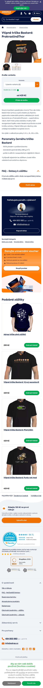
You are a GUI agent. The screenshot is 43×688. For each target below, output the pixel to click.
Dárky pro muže (7, 242)
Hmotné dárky (18, 242)
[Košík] (29, 13)
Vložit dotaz (30, 185)
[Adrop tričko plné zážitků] (21, 317)
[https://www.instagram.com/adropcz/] (27, 648)
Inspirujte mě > (21, 8)
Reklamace (6, 606)
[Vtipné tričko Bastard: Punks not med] (21, 461)
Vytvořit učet (21, 520)
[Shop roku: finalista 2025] (21, 561)
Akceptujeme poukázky (11, 601)
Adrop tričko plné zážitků (15, 334)
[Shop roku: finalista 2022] (29, 570)
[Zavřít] (40, 2)
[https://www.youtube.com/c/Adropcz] (30, 648)
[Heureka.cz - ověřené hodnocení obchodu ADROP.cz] (21, 546)
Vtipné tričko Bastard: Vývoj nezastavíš (21, 382)
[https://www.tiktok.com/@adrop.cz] (34, 648)
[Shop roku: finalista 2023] (13, 570)
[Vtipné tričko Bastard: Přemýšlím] (21, 413)
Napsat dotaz (21, 231)
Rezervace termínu (9, 597)
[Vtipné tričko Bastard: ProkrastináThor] (21, 51)
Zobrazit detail (31, 345)
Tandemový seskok (21, 496)
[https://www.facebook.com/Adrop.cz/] (23, 648)
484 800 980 (11, 638)
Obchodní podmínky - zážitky (13, 610)
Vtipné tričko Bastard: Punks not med (20, 477)
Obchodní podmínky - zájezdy (13, 615)
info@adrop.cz (11, 643)
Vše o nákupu (7, 588)
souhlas (22, 672)
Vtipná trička (29, 242)
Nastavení (12, 683)
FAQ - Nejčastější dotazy (11, 593)
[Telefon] (25, 13)
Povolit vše (31, 683)
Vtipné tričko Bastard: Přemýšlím (18, 430)
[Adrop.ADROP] (3, 27)
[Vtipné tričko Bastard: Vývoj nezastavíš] (21, 365)
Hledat (36, 19)
